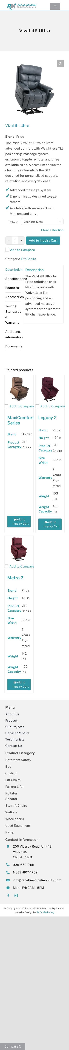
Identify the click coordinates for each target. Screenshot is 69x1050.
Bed (8, 766)
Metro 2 (15, 577)
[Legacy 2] (50, 389)
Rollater (11, 793)
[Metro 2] (19, 549)
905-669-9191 (23, 865)
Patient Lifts (14, 786)
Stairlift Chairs (16, 805)
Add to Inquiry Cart (43, 240)
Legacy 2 (47, 417)
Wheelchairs (14, 819)
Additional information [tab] (13, 334)
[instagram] (16, 896)
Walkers (11, 812)
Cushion (11, 773)
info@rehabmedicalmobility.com (37, 880)
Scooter (11, 799)
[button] (60, 63)
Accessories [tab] (13, 297)
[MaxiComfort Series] (19, 389)
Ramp (9, 832)
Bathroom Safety (18, 760)
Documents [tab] (13, 346)
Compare (11, 1046)
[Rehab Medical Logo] (22, 3)
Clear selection (52, 230)
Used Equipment (17, 825)
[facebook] (8, 896)
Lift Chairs (28, 259)
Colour (13, 222)
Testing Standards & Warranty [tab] (13, 314)
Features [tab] (12, 288)
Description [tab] (13, 269)
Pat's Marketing (45, 912)
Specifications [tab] (13, 279)
